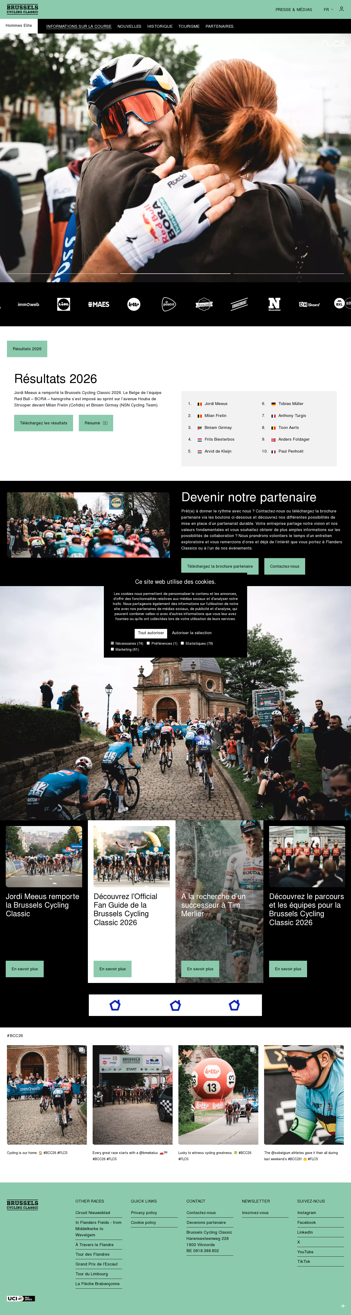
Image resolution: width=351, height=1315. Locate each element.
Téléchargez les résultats (43, 423)
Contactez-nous (284, 567)
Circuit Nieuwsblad (92, 1213)
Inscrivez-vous (255, 1213)
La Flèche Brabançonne (97, 1284)
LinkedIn (305, 1233)
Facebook (306, 1223)
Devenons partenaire (206, 1223)
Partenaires (220, 27)
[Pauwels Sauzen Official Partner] (193, 304)
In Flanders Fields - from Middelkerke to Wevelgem (98, 1229)
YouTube (305, 1252)
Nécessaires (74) (129, 644)
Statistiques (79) (199, 644)
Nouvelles (129, 27)
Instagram (306, 1213)
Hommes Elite (19, 26)
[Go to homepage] (22, 9)
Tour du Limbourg (91, 1274)
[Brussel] (333, 304)
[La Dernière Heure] (298, 304)
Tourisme (189, 27)
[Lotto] (122, 304)
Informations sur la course (79, 27)
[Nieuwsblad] (263, 304)
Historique (160, 27)
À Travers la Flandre (94, 1245)
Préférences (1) (163, 644)
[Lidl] (52, 304)
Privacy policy (144, 1213)
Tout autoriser (151, 633)
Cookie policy (143, 1223)
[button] (62, 274)
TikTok (303, 1262)
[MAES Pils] (87, 304)
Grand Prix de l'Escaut (96, 1264)
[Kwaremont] (228, 304)
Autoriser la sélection (192, 633)
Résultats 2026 (27, 349)
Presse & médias (294, 10)
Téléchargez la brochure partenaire (220, 567)
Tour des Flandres (92, 1255)
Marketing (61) (127, 650)
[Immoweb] (17, 304)
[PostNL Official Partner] (158, 304)
